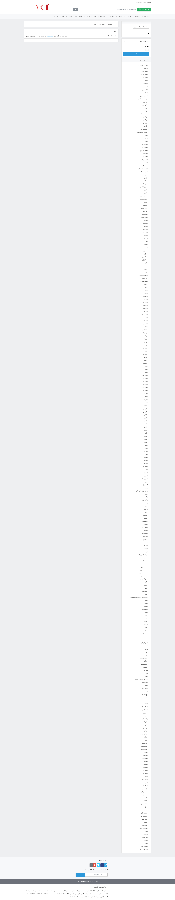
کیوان (145, 193)
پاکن (145, 731)
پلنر (146, 740)
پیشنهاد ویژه (144, 500)
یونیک (145, 482)
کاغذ (145, 406)
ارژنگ (145, 299)
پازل (145, 220)
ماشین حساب (144, 689)
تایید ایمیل (80, 875)
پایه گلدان (144, 591)
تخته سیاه (144, 746)
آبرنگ (145, 722)
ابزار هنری (102, 17)
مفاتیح (145, 667)
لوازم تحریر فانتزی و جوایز (141, 679)
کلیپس (145, 412)
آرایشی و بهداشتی (72, 17)
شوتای (145, 382)
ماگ (145, 613)
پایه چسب (144, 144)
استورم (145, 309)
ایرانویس (144, 105)
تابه (145, 594)
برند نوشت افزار (144, 281)
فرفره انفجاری (143, 187)
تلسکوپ (144, 90)
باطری (146, 272)
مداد (145, 810)
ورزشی (88, 17)
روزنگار (80, 17)
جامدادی (144, 758)
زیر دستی (144, 789)
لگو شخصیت (143, 199)
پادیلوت (144, 342)
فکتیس (144, 397)
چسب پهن (144, 567)
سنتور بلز (144, 93)
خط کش (144, 765)
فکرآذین (144, 257)
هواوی (145, 713)
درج (146, 175)
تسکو (145, 546)
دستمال (144, 72)
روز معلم (145, 625)
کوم (145, 421)
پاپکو (145, 339)
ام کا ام (145, 321)
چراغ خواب (145, 558)
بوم (146, 108)
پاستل (145, 728)
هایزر (145, 454)
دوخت (145, 154)
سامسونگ (144, 707)
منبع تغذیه (145, 695)
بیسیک (145, 333)
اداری (94, 17)
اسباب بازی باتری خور (141, 169)
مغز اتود (144, 819)
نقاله (145, 822)
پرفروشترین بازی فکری (142, 491)
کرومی (145, 409)
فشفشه (144, 534)
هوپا (145, 269)
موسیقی (145, 716)
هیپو (145, 461)
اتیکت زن (145, 135)
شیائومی (144, 710)
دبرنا (147, 619)
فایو (145, 394)
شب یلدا (145, 634)
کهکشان (144, 537)
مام (146, 81)
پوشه (146, 497)
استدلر (145, 306)
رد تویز (145, 239)
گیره (145, 163)
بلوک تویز (144, 217)
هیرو (145, 464)
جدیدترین (50, 36)
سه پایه (144, 682)
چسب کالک (143, 114)
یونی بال (144, 476)
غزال (145, 254)
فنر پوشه (144, 157)
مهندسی (145, 698)
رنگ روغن (144, 117)
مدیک (145, 266)
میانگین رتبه (57, 36)
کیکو (145, 430)
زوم (146, 372)
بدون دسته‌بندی (143, 275)
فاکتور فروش (144, 643)
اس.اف (145, 303)
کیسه (145, 603)
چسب (146, 564)
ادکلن (145, 68)
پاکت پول (145, 485)
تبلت (147, 503)
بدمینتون (144, 837)
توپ (145, 841)
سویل (145, 379)
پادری (145, 585)
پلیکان (145, 348)
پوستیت (144, 743)
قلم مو (145, 123)
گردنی (145, 685)
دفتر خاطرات (143, 780)
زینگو (145, 245)
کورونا (145, 418)
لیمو (145, 439)
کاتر (147, 652)
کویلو (145, 424)
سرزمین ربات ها (142, 248)
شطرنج (145, 251)
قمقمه (145, 798)
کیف (147, 673)
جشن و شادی (121, 17)
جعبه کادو (144, 521)
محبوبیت (64, 36)
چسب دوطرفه (143, 573)
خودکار (145, 771)
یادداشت (144, 825)
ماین (145, 445)
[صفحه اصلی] (42, 7)
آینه (146, 582)
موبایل (146, 701)
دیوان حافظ (143, 658)
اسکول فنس (143, 315)
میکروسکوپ (143, 96)
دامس (145, 363)
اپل (146, 506)
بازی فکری (137, 17)
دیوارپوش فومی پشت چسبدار (138, 597)
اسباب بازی (111, 17)
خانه (116, 24)
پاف (146, 588)
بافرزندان (144, 214)
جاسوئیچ (145, 540)
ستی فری (144, 375)
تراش (145, 752)
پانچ (145, 141)
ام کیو (145, 324)
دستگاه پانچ (143, 151)
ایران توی (144, 208)
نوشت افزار (147, 17)
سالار (145, 181)
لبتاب (146, 676)
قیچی (146, 649)
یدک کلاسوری (143, 828)
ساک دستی (143, 527)
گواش (145, 126)
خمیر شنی (144, 768)
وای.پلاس (144, 467)
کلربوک (146, 670)
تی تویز (144, 233)
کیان (145, 427)
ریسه (145, 524)
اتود (145, 725)
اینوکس (144, 330)
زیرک (145, 242)
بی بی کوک (144, 172)
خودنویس (144, 774)
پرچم (146, 488)
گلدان (145, 606)
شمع (145, 530)
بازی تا (145, 211)
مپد (146, 448)
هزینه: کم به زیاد (41, 36)
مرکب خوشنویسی (142, 132)
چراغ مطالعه (145, 561)
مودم (145, 549)
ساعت (146, 631)
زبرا (146, 369)
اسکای (145, 312)
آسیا (145, 293)
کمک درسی (144, 664)
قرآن (145, 661)
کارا (146, 403)
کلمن (145, 600)
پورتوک (146, 494)
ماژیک (145, 807)
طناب (145, 844)
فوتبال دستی (143, 847)
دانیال (145, 236)
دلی (146, 366)
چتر (147, 552)
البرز (146, 318)
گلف (145, 433)
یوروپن (145, 473)
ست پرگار (144, 792)
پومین (145, 227)
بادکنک (145, 515)
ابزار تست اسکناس (143, 99)
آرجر (146, 287)
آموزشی (129, 17)
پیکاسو (145, 354)
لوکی (145, 436)
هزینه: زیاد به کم (30, 36)
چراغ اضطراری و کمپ (142, 555)
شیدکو (145, 385)
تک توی (144, 230)
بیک (145, 336)
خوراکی (146, 616)
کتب (147, 655)
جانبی (146, 543)
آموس (145, 296)
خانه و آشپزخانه (60, 17)
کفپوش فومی (143, 850)
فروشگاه (110, 24)
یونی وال (144, 479)
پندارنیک (144, 223)
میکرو (145, 451)
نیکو (145, 202)
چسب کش (144, 148)
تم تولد (146, 509)
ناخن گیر (144, 84)
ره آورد (145, 120)
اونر (146, 327)
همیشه (145, 458)
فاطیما (145, 391)
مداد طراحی (144, 129)
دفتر (145, 777)
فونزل (145, 400)
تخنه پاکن (144, 749)
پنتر (146, 351)
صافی (136, 54)
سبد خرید (143, 9)
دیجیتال (146, 622)
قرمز (145, 190)
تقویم (145, 755)
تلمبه (145, 518)
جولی (145, 360)
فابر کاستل (144, 388)
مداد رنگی (144, 813)
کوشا (145, 263)
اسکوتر (145, 834)
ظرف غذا (144, 278)
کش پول (144, 160)
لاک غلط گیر (144, 804)
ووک (145, 470)
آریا (146, 290)
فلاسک (146, 646)
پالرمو (145, 345)
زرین (145, 178)
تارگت (145, 357)
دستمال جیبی (143, 75)
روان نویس (143, 786)
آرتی (145, 284)
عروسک (144, 184)
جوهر (145, 761)
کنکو (145, 415)
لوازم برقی (144, 610)
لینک (145, 442)
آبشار (145, 512)
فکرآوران (144, 260)
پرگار (145, 737)
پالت (145, 111)
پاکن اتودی (143, 734)
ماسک (145, 78)
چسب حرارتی (143, 570)
